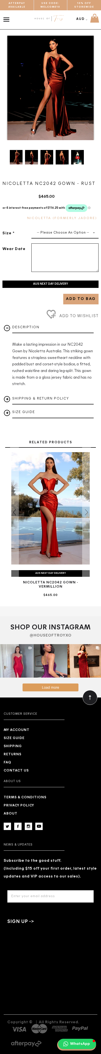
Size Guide (14, 738)
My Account (16, 730)
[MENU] (7, 16)
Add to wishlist (78, 316)
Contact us (16, 770)
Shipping (13, 746)
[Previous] (13, 88)
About (10, 814)
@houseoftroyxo (51, 636)
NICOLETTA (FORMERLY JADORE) (62, 218)
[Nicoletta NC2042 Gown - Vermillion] (50, 508)
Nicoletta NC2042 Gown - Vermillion (50, 585)
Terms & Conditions (25, 797)
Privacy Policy (19, 805)
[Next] (87, 88)
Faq (7, 762)
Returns (12, 754)
